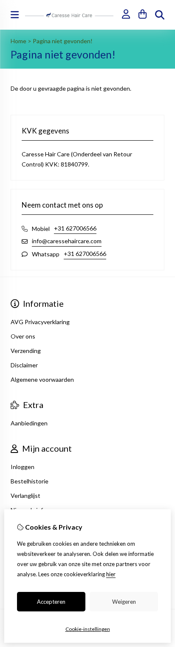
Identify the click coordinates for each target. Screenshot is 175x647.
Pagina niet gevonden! (63, 40)
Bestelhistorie (29, 481)
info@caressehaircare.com (67, 240)
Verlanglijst (25, 495)
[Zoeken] (159, 14)
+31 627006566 (75, 228)
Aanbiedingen (29, 423)
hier (111, 574)
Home (18, 40)
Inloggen (22, 466)
